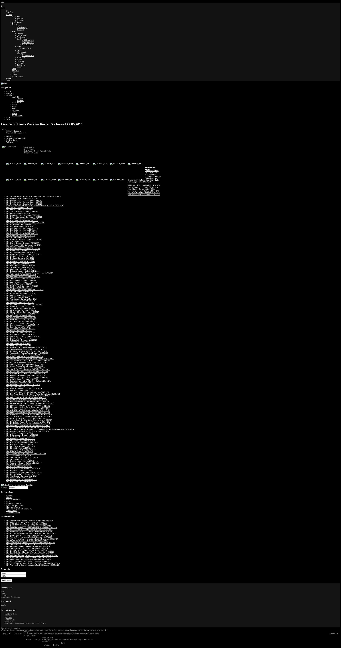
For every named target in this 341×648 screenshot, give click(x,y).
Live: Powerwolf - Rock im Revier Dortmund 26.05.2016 (26, 375)
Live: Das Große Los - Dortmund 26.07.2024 (22, 221)
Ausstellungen (22, 28)
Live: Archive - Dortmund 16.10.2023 (19, 247)
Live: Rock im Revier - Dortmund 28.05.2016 (144, 193)
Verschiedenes (17, 76)
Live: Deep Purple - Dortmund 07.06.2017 (21, 319)
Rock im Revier (11, 140)
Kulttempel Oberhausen (15, 505)
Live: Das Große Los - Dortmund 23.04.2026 (144, 191)
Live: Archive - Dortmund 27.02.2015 (19, 433)
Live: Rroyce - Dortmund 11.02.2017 (19, 338)
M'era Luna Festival (13, 507)
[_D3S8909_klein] (31, 163)
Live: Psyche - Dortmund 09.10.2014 (19, 444)
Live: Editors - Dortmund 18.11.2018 (19, 295)
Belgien (20, 33)
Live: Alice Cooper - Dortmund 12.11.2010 (21, 476)
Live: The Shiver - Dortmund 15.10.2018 (20, 301)
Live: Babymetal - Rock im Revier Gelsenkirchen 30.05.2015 (28, 411)
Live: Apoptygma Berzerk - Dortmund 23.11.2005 (23, 463)
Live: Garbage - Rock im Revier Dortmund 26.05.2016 (25, 374)
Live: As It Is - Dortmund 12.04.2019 (19, 284)
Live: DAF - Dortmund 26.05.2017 (18, 327)
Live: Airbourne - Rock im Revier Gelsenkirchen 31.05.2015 (27, 392)
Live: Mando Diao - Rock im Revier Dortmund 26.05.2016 (27, 372)
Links (3, 593)
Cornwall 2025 (27, 45)
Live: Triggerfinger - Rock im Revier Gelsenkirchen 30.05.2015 (29, 416)
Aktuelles (9, 13)
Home (8, 11)
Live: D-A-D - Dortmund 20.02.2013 (19, 467)
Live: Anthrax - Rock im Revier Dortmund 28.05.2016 (25, 355)
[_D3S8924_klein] (100, 163)
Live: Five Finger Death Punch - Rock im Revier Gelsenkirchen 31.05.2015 (33, 394)
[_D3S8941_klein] (13, 179)
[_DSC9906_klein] (100, 179)
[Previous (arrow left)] (146, 169)
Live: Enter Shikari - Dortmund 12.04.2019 (21, 282)
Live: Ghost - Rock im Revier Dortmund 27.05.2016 (24, 366)
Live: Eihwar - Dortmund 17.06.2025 (19, 210)
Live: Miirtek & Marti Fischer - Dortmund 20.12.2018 (24, 290)
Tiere (13, 72)
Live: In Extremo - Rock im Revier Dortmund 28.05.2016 (26, 351)
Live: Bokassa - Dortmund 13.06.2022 (20, 260)
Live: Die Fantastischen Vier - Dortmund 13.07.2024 (25, 223)
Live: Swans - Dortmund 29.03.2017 (19, 331)
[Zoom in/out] (154, 167)
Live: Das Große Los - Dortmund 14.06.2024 (22, 230)
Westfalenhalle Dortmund (15, 138)
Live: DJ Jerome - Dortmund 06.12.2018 (20, 293)
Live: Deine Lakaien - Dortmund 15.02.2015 (22, 435)
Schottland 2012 (28, 41)
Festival (9, 136)
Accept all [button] (6, 634)
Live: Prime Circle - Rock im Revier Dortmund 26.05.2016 (27, 377)
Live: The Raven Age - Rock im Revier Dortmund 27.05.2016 (28, 370)
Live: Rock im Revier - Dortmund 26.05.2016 (22, 198)
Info (2, 592)
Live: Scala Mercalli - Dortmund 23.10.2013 (22, 457)
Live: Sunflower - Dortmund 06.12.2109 (20, 278)
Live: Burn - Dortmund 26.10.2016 (18, 346)
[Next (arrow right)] (148, 169)
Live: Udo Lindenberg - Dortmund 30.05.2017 (22, 325)
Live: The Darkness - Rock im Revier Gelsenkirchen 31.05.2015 (29, 396)
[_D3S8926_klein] (117, 163)
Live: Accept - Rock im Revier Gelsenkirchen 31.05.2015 (26, 400)
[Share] (148, 167)
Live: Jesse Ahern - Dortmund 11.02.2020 (21, 275)
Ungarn (20, 67)
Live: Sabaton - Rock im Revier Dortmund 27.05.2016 (25, 364)
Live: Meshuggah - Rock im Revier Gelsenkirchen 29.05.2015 (28, 424)
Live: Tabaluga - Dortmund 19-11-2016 (20, 342)
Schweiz (20, 59)
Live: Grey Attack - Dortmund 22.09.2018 (21, 306)
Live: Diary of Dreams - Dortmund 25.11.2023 (22, 243)
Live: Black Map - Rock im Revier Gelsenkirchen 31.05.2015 (28, 405)
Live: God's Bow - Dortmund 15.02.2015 (20, 437)
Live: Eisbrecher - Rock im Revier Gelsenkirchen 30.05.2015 (28, 407)
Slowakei (20, 61)
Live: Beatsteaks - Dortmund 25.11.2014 (20, 439)
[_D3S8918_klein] (48, 163)
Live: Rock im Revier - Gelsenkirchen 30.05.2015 (24, 202)
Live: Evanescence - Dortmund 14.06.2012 (21, 480)
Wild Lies (9, 142)
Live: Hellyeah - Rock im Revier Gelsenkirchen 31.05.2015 (27, 401)
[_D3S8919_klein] (65, 163)
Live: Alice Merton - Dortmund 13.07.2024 (21, 224)
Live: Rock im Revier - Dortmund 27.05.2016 (144, 195)
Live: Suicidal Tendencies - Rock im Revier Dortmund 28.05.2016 (30, 359)
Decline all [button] (18, 634)
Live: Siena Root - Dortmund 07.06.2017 (21, 323)
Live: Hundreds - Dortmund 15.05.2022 (20, 262)
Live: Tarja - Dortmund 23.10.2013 (18, 455)
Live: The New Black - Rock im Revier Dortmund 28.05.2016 (28, 360)
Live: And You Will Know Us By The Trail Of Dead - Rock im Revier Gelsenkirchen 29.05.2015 (40, 429)
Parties (19, 26)
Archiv (8, 78)
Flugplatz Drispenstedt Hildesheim (18, 509)
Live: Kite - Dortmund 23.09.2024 (18, 213)
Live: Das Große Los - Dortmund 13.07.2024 (22, 228)
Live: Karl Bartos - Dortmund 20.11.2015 (20, 390)
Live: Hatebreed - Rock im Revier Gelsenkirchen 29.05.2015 (28, 431)
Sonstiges (20, 30)
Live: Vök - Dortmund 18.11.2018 (18, 297)
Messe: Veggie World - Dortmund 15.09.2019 (144, 185)
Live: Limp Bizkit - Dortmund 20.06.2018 (20, 308)
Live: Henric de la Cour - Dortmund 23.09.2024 (23, 215)
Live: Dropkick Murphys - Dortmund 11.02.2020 (23, 271)
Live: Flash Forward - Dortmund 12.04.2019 (22, 286)
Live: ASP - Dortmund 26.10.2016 (18, 344)
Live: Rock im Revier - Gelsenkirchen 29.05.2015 (24, 204)
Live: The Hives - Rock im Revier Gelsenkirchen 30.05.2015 (28, 409)
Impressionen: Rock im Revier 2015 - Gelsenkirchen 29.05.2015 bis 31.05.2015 (35, 206)
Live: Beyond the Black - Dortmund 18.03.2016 (23, 385)
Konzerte (20, 20)
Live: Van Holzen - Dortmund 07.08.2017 (21, 318)
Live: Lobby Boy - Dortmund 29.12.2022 (20, 252)
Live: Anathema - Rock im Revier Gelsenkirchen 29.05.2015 (28, 426)
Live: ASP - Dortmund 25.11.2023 (18, 241)
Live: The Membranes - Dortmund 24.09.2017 (22, 314)
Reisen (14, 31)
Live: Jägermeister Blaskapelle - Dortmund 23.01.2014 (26, 454)
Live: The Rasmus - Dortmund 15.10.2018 (21, 299)
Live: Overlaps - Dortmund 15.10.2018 (20, 303)
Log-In (3, 605)
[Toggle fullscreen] (151, 167)
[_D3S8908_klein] (13, 163)
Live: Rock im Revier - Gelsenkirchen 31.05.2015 (24, 200)
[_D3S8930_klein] (135, 163)
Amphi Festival (11, 511)
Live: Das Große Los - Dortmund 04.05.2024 (22, 234)
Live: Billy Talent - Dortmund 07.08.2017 (20, 316)
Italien (19, 50)
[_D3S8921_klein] (83, 163)
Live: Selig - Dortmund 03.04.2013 (18, 465)
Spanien (20, 63)
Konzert (9, 496)
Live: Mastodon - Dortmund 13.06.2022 (20, 256)
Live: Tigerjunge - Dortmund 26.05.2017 (20, 329)
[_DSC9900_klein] (65, 179)
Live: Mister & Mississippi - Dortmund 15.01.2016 (24, 388)
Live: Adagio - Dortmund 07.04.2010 (19, 478)
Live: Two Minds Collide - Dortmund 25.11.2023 (23, 245)
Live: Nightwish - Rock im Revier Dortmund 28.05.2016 (26, 347)
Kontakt (4, 595)
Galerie (9, 15)
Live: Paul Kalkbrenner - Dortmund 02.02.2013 (23, 469)
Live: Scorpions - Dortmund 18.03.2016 (20, 383)
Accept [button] (28, 639)
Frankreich (21, 37)
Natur (14, 69)
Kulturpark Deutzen (13, 500)
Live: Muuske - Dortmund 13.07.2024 (19, 226)
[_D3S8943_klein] (31, 179)
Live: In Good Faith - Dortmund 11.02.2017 (21, 340)
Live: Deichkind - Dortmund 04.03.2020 (20, 265)
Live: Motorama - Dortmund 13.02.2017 (20, 334)
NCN (8, 501)
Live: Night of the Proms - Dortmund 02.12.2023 (23, 239)
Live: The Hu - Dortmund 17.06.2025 (19, 208)
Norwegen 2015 (28, 56)
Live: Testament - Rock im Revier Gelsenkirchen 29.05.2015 (28, 428)
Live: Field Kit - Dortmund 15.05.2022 (19, 264)
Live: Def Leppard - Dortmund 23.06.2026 (143, 187)
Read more (334, 634)
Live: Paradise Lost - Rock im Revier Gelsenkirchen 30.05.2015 (29, 414)
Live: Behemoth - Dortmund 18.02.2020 (20, 269)
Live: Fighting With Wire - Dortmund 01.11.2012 (23, 474)
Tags (8, 80)
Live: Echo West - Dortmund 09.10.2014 (20, 446)
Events (14, 24)
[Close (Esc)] (146, 167)
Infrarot (14, 74)
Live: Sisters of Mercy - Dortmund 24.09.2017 (22, 312)
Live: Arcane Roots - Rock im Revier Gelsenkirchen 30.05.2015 (29, 420)
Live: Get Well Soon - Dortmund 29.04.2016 (22, 379)
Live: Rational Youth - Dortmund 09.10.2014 (22, 442)
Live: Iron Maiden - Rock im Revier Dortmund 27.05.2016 (27, 362)
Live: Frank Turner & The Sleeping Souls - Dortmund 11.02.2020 (29, 273)
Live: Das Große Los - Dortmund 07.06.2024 (22, 232)
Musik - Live (16, 17)
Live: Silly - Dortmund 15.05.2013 (18, 459)
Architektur (15, 71)
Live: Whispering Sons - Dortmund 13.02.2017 (23, 336)
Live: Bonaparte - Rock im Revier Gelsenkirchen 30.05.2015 (28, 413)
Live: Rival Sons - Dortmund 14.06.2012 (20, 482)
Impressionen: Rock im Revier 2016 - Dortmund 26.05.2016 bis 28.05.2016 (33, 197)
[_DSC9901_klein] (83, 179)
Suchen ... (4, 488)
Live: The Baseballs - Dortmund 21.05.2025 (22, 211)
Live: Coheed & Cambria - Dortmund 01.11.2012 (23, 472)
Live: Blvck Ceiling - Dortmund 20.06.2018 (21, 310)
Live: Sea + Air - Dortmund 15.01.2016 (20, 387)
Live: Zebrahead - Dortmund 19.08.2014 (20, 450)
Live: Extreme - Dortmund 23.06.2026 (141, 189)
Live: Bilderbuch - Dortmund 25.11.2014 (20, 441)
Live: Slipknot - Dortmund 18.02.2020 (19, 267)
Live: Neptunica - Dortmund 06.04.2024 (20, 236)
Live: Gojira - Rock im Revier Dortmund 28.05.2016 (24, 357)
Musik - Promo (17, 22)
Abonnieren (6, 580)
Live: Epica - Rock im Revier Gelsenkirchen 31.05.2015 (26, 398)
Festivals (20, 18)
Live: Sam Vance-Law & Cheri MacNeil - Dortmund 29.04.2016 (29, 381)
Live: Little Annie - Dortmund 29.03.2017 (20, 333)
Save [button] (63, 643)
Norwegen (21, 54)
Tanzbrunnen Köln (13, 513)
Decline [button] (37, 639)
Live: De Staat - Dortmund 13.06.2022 (20, 258)
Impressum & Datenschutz (10, 597)
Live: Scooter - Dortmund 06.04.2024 (19, 237)
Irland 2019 (26, 48)
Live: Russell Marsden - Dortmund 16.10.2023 (23, 249)
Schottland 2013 (28, 43)
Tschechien (21, 65)
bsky (2, 2)
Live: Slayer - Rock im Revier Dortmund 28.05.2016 (25, 349)
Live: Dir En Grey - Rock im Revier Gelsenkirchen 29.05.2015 (28, 422)
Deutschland (21, 35)
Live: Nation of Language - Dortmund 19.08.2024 (24, 217)
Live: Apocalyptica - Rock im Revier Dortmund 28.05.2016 (27, 353)
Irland (19, 46)
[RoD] (17, 485)
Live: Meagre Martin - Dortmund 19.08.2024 (22, 219)
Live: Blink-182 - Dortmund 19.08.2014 (20, 448)
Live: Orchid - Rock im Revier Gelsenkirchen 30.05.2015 (26, 418)
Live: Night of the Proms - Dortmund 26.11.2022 (23, 254)
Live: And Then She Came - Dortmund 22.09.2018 (24, 305)
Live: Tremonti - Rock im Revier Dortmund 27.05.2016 (25, 368)
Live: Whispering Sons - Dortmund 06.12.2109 (23, 277)
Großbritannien (22, 39)
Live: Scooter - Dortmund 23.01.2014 (19, 452)
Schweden (21, 58)
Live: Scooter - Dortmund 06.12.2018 (19, 292)
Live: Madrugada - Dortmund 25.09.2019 (21, 280)
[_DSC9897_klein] (48, 179)
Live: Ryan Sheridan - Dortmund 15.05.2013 (22, 461)
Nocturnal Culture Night (14, 503)
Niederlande (21, 52)
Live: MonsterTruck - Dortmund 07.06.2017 (21, 321)
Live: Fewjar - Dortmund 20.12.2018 (19, 288)
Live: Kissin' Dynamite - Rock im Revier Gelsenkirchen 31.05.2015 (30, 403)
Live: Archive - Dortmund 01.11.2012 (19, 470)
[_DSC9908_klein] (117, 179)
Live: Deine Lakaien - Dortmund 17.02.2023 (22, 251)
